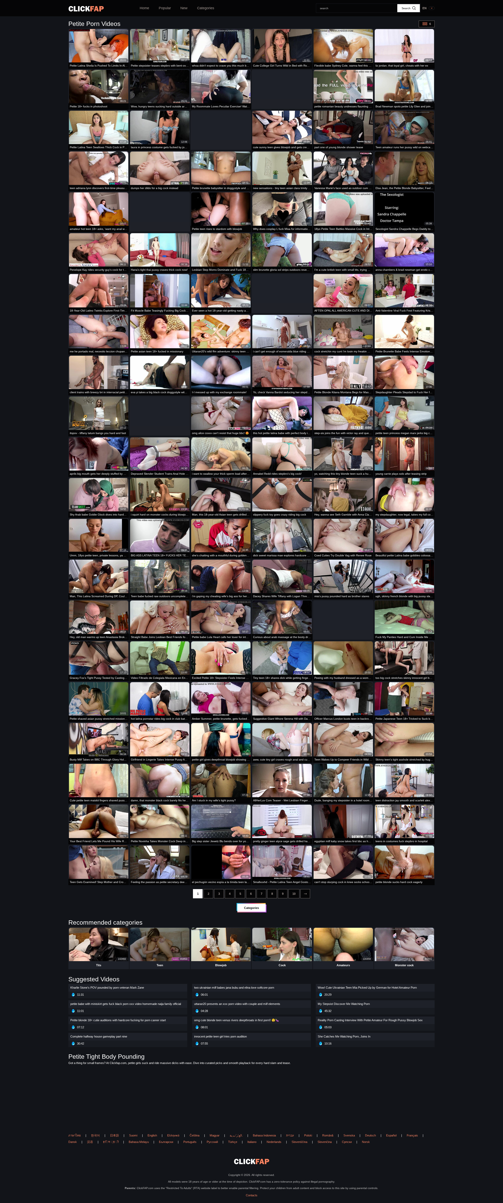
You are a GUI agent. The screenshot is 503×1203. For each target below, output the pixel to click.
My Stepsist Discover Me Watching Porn (344, 1004)
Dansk (72, 1142)
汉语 (90, 1142)
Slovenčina (325, 1142)
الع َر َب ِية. (236, 1135)
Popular (165, 8)
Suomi (133, 1135)
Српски (347, 1142)
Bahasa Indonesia (264, 1135)
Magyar (214, 1135)
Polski (308, 1135)
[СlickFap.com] (86, 8)
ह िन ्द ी (110, 1142)
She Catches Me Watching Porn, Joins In (344, 1036)
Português (189, 1142)
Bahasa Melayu (139, 1142)
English (152, 1135)
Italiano (251, 1142)
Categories (205, 8)
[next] (305, 893)
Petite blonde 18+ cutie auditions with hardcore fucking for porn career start (118, 1020)
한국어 (95, 1135)
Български (166, 1142)
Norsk (366, 1142)
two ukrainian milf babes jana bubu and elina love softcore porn (234, 987)
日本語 (114, 1135)
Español (391, 1135)
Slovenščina (299, 1142)
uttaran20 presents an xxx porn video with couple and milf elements (237, 1004)
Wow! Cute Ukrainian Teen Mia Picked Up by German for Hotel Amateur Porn (367, 987)
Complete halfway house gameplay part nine (98, 1036)
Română (327, 1135)
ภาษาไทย (74, 1135)
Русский (212, 1142)
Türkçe (232, 1142)
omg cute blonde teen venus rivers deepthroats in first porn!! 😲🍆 (236, 1020)
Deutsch (370, 1135)
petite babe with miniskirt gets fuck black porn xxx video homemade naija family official (125, 1004)
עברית (290, 1135)
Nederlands (274, 1142)
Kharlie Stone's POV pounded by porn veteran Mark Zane (107, 987)
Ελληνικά (173, 1135)
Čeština (194, 1135)
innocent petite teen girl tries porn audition (220, 1036)
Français (412, 1135)
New (183, 8)
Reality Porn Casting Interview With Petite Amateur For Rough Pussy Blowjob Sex (370, 1020)
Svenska (349, 1135)
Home (144, 8)
